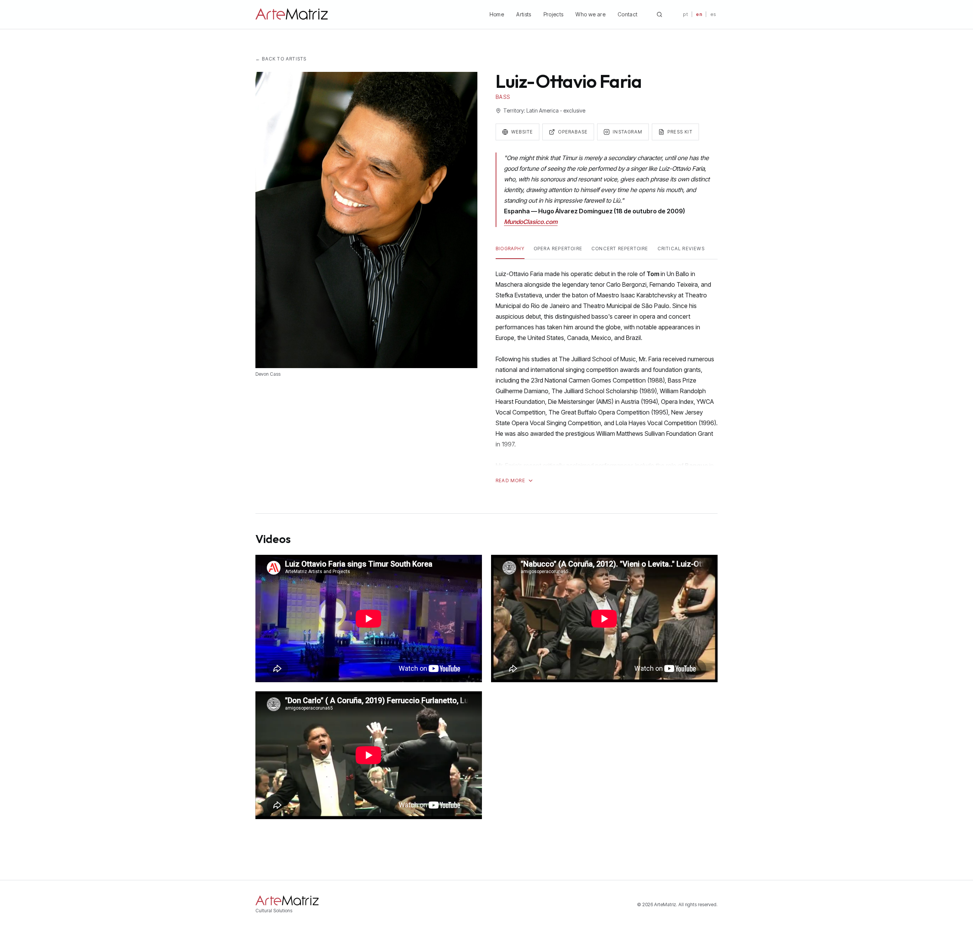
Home (497, 14)
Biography (510, 248)
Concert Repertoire (619, 248)
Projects (554, 14)
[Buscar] (659, 14)
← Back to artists (280, 59)
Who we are (590, 14)
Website (522, 132)
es (713, 14)
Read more (510, 480)
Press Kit (680, 132)
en (699, 14)
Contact (627, 14)
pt (685, 14)
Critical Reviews (681, 248)
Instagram (627, 132)
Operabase (573, 132)
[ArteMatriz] (291, 14)
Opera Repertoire (558, 248)
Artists (523, 14)
